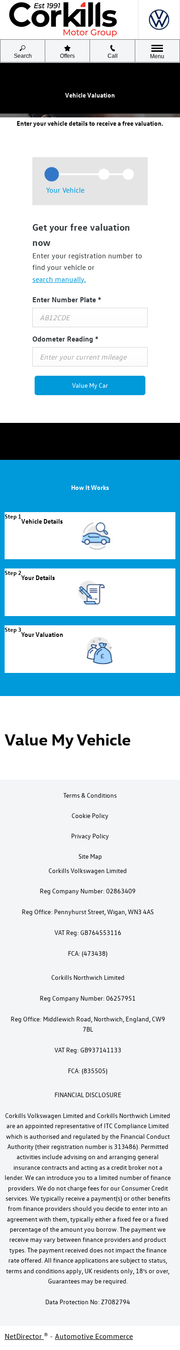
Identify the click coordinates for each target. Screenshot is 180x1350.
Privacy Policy (90, 835)
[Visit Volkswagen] (159, 19)
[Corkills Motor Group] (63, 19)
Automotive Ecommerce (94, 1336)
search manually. (59, 279)
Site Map (90, 856)
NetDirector (24, 1336)
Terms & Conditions (90, 795)
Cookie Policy (90, 815)
